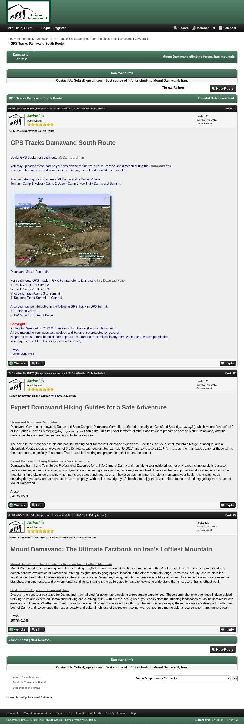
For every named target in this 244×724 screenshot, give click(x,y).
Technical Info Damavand (116, 39)
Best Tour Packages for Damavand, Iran (39, 590)
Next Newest (40, 640)
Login (45, 28)
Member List (206, 28)
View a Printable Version (26, 677)
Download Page (114, 280)
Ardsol (101, 108)
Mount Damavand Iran (38, 713)
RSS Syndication (116, 713)
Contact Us (13, 713)
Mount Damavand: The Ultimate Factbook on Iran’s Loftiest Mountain (61, 564)
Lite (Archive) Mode (89, 713)
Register (59, 28)
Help (133, 713)
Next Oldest (19, 640)
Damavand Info (122, 73)
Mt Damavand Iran (71, 157)
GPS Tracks (142, 39)
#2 (234, 373)
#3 (234, 515)
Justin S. (90, 720)
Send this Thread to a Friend (29, 682)
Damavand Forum (18, 39)
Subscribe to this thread (26, 687)
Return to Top (64, 713)
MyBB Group (54, 720)
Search (183, 28)
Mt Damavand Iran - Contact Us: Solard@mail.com (64, 39)
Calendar (229, 28)
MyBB (25, 720)
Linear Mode (227, 98)
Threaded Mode (208, 98)
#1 (234, 108)
